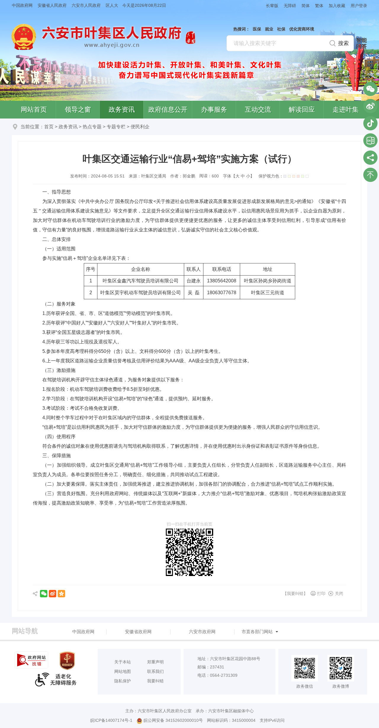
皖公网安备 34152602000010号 (173, 720)
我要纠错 (155, 681)
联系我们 (155, 671)
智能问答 (361, 43)
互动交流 (258, 109)
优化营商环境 (301, 29)
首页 (49, 126)
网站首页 (34, 109)
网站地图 (122, 671)
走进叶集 (346, 109)
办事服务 (214, 109)
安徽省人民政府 (52, 5)
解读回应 (302, 109)
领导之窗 (78, 109)
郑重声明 (155, 662)
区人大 (112, 5)
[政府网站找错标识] (32, 660)
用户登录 (359, 5)
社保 (281, 29)
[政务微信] (370, 89)
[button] (269, 5)
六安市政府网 (202, 631)
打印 (321, 593)
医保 (257, 29)
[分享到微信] (43, 593)
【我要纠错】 (295, 593)
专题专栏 (116, 126)
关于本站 (122, 662)
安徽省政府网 (138, 631)
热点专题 (92, 126)
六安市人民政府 (86, 5)
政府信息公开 (167, 109)
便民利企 (140, 126)
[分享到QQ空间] (61, 593)
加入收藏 (337, 5)
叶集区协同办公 (370, 140)
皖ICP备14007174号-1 (111, 720)
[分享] (370, 158)
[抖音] (370, 123)
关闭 (339, 593)
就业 (269, 29)
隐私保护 (122, 681)
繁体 (319, 5)
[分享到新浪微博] (52, 593)
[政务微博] (370, 106)
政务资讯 (122, 109)
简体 (305, 5)
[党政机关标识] (67, 661)
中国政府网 (22, 5)
